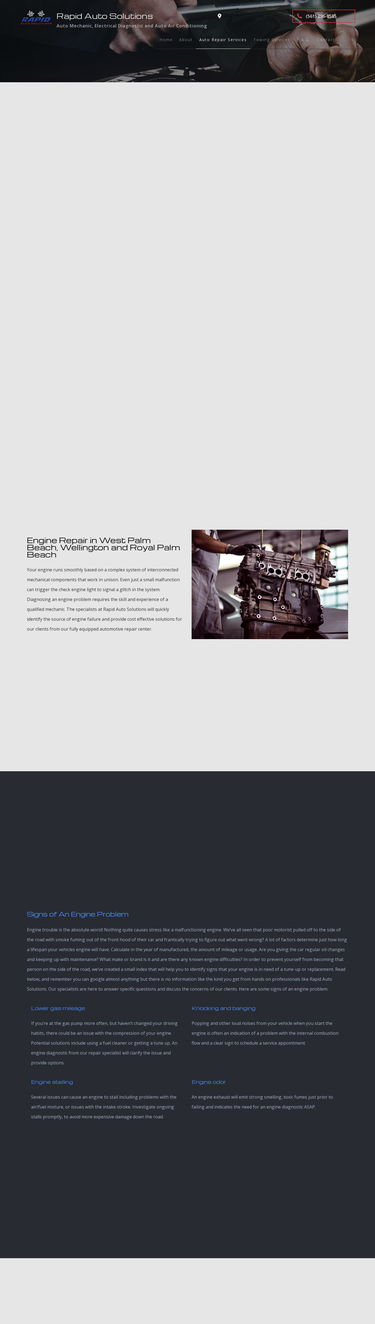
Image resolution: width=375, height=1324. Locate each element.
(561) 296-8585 (321, 16)
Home (166, 39)
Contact (326, 39)
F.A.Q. (303, 39)
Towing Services (271, 39)
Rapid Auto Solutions (105, 16)
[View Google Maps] (220, 16)
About (186, 39)
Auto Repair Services (223, 39)
